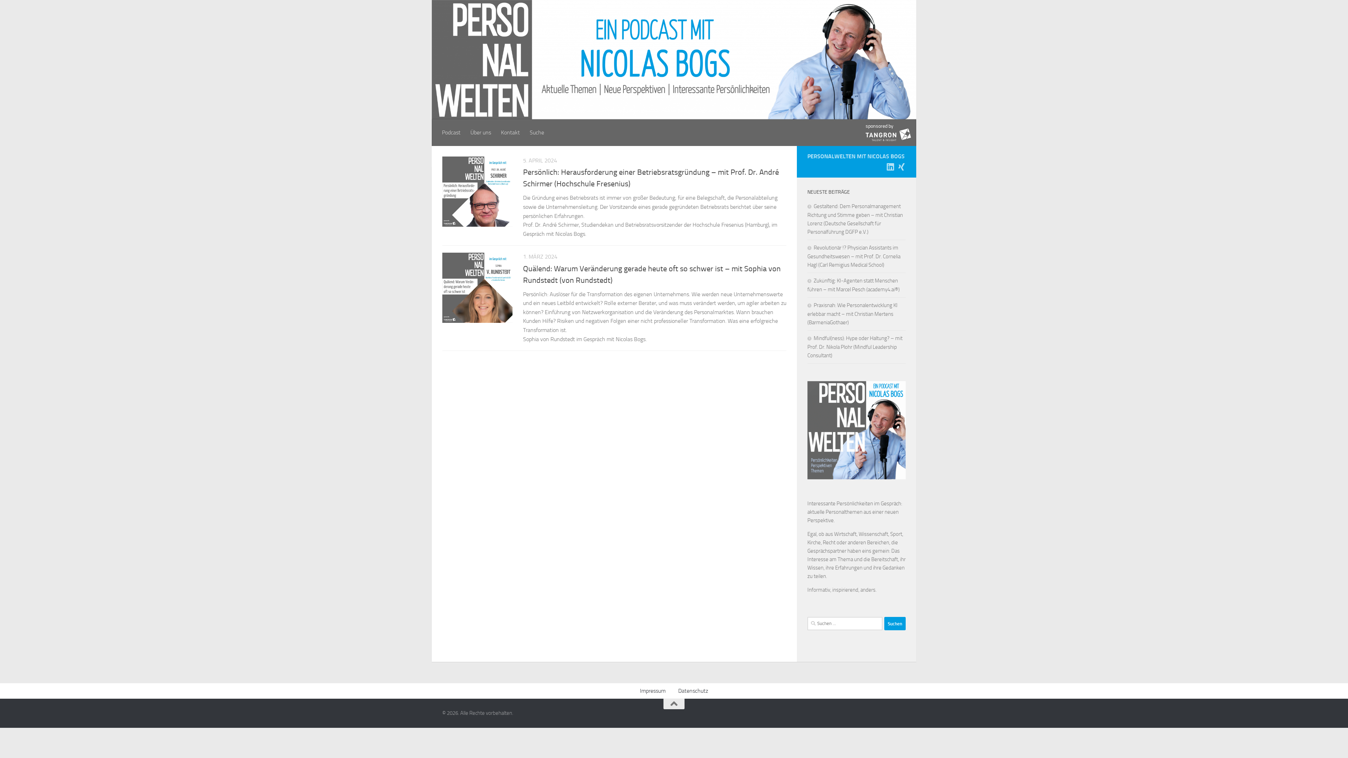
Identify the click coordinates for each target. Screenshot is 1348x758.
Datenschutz (693, 690)
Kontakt (510, 132)
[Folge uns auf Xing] (901, 166)
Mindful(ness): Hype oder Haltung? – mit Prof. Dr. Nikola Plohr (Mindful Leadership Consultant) (855, 347)
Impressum (653, 690)
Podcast (451, 132)
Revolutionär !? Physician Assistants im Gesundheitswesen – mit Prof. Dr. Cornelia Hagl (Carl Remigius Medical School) (853, 256)
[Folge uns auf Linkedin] (890, 166)
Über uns (480, 132)
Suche (537, 132)
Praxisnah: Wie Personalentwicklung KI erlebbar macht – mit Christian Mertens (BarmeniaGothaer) (852, 314)
